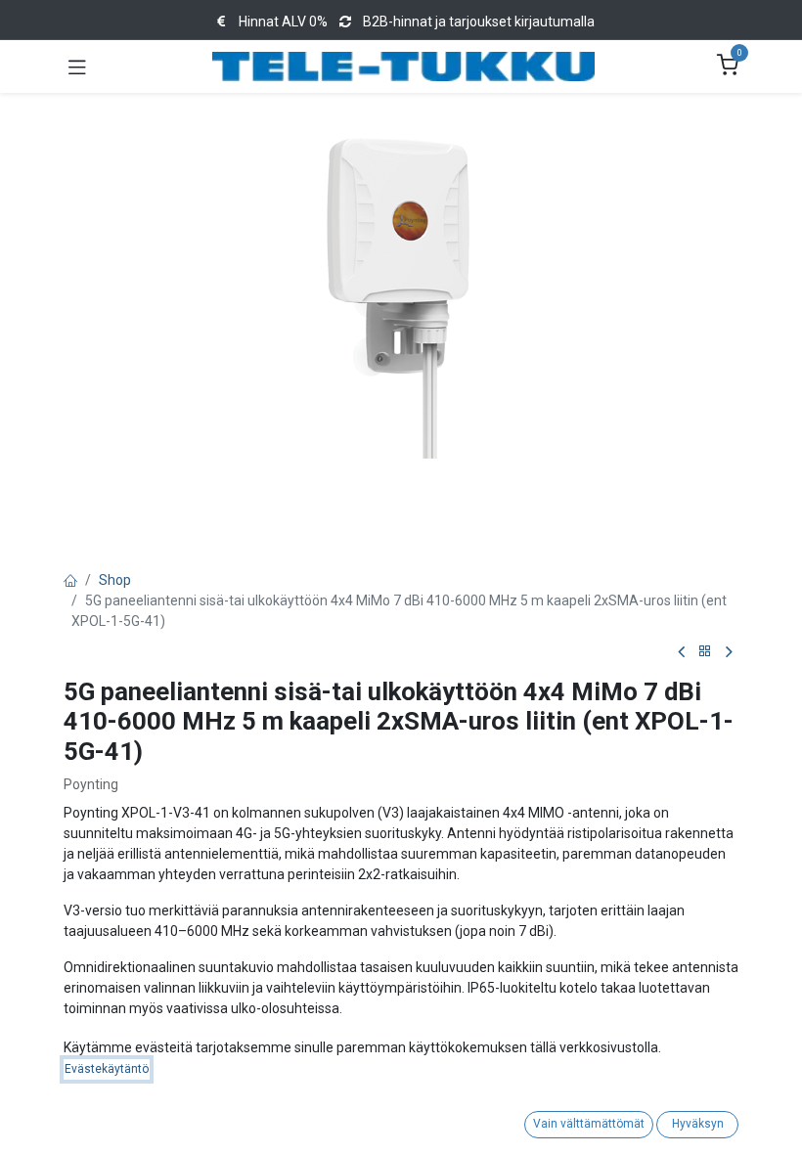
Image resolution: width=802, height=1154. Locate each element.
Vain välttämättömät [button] (589, 1124)
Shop (115, 580)
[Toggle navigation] (77, 66)
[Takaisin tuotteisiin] (705, 652)
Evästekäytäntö (107, 1069)
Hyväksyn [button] (698, 1124)
